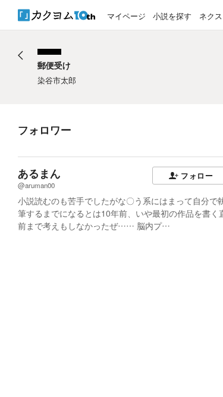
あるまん (39, 173)
